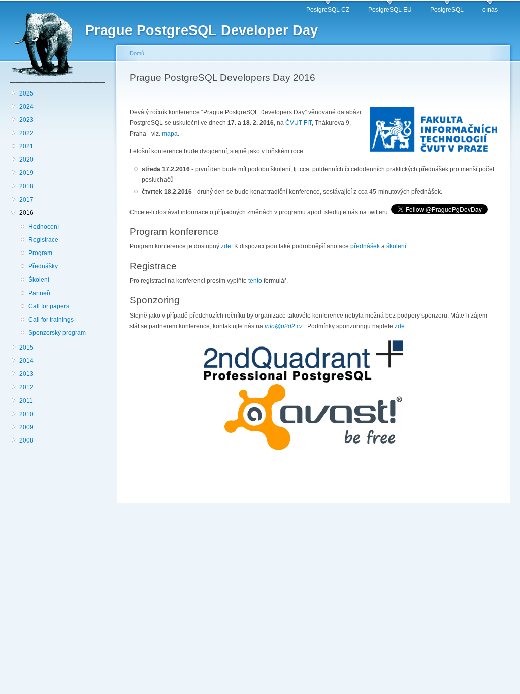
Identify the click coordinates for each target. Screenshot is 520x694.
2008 (26, 440)
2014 (26, 360)
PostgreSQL (447, 9)
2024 (26, 106)
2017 (26, 199)
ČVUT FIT (298, 123)
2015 (26, 347)
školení (396, 246)
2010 (26, 414)
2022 (26, 133)
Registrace (43, 239)
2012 (26, 387)
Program (40, 253)
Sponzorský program (57, 332)
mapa (170, 133)
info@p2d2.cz (284, 326)
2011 (26, 400)
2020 (26, 159)
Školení (38, 279)
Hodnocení (43, 226)
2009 (26, 427)
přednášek (365, 246)
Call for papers (48, 306)
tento (255, 281)
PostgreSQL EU (390, 9)
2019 (26, 172)
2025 (26, 93)
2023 (26, 119)
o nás (490, 9)
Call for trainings (51, 319)
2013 (26, 373)
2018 (26, 186)
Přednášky (43, 266)
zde (226, 246)
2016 (26, 212)
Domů (136, 53)
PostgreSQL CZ (327, 9)
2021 (26, 146)
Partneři (39, 293)
